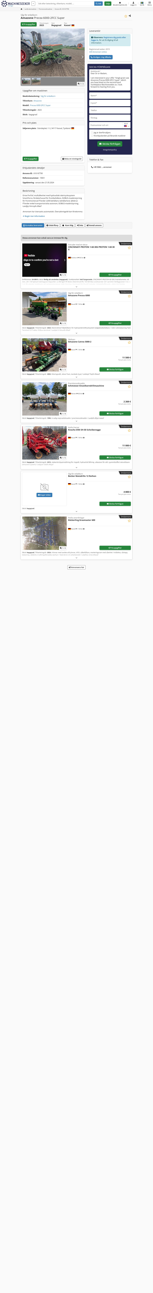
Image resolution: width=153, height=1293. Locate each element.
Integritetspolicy (110, 149)
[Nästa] (82, 57)
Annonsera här (77, 567)
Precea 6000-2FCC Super (40, 105)
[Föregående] (23, 57)
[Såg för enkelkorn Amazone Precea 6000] (44, 308)
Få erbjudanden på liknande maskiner (110, 135)
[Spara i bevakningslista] (125, 16)
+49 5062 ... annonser (102, 167)
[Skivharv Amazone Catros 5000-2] (44, 355)
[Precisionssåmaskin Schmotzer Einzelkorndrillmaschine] (44, 398)
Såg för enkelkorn (48, 96)
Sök (99, 3)
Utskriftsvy (53, 225)
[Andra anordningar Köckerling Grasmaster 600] (44, 533)
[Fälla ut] (76, 286)
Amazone (38, 101)
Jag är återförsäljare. (102, 132)
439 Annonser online (98, 52)
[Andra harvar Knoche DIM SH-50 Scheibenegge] (44, 443)
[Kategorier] (33, 3)
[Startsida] (21, 9)
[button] (150, 3)
